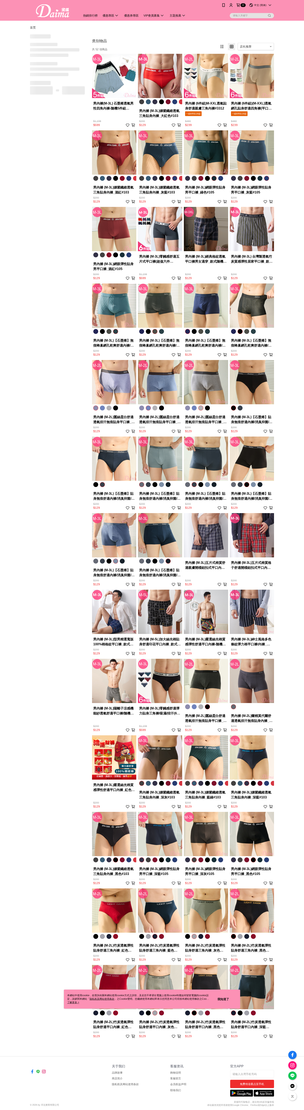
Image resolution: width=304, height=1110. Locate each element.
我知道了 (223, 999)
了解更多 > (73, 1002)
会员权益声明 (178, 1084)
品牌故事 (117, 1072)
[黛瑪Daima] (53, 11)
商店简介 (117, 1078)
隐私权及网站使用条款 (125, 1084)
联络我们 (175, 1090)
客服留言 (175, 1078)
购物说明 (175, 1072)
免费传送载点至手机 (252, 1084)
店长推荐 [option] (245, 46)
